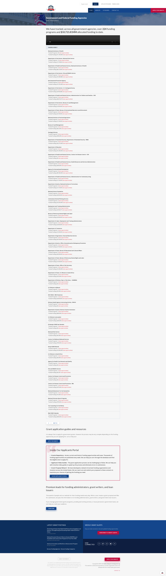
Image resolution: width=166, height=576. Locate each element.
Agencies (97, 10)
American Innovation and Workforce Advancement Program (62, 543)
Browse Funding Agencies (53, 549)
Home (91, 10)
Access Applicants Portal (59, 476)
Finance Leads (115, 4)
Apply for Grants (158, 10)
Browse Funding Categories (68, 549)
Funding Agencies (54, 20)
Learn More (51, 508)
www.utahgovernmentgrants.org (112, 563)
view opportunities (64, 53)
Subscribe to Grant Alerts (108, 532)
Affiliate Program (106, 4)
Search (95, 4)
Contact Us (115, 10)
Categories (106, 10)
